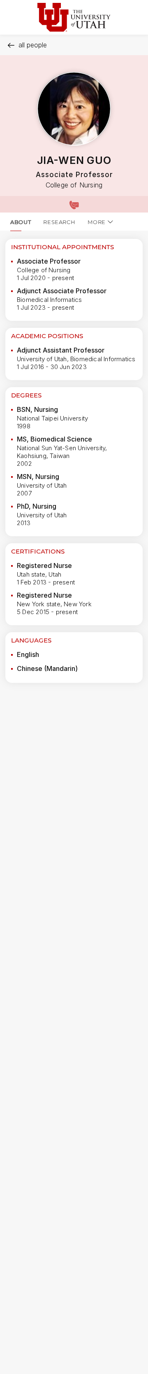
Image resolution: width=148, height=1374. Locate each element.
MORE (97, 222)
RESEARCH (59, 222)
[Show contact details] (74, 204)
